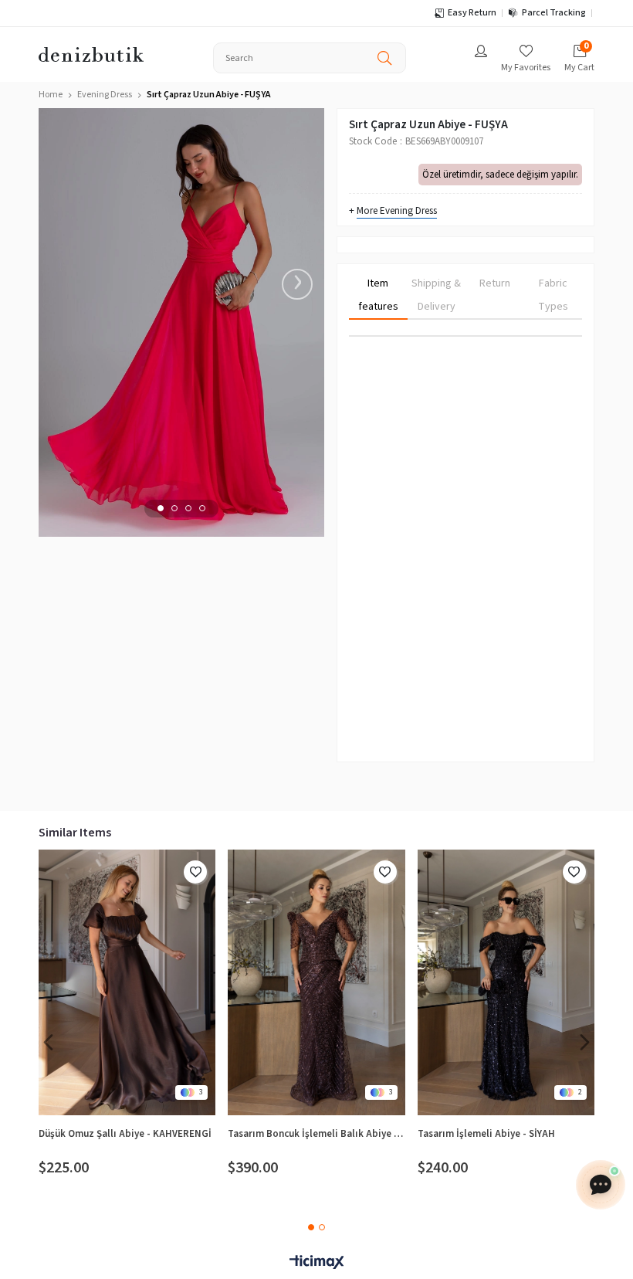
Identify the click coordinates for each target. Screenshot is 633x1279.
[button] (160, 508)
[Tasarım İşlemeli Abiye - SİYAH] (506, 982)
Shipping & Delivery (436, 295)
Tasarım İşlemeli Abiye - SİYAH (486, 1134)
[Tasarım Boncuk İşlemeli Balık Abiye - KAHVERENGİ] (316, 982)
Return (494, 283)
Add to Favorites (195, 872)
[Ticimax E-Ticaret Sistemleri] (316, 1263)
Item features (378, 295)
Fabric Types (553, 295)
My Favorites (525, 67)
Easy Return (472, 12)
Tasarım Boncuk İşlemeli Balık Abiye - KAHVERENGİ (316, 1134)
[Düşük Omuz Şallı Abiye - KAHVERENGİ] (127, 982)
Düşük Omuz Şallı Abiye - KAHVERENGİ (125, 1134)
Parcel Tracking (554, 12)
